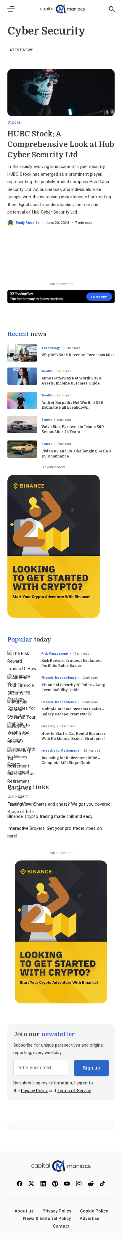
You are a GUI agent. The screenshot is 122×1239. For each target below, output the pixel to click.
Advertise (89, 1218)
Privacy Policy (34, 1090)
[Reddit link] (91, 1185)
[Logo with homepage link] (61, 1165)
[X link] (31, 1185)
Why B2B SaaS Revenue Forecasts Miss (78, 355)
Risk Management (54, 653)
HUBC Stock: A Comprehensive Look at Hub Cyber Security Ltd (60, 144)
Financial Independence (59, 677)
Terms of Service (74, 1090)
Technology (50, 348)
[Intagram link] (79, 1185)
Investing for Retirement (60, 750)
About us (24, 1211)
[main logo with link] (62, 8)
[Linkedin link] (43, 1185)
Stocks (14, 122)
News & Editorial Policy (47, 1218)
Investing (48, 726)
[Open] (12, 9)
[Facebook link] (20, 1185)
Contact (61, 1226)
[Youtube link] (67, 1185)
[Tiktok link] (102, 1185)
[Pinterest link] (55, 1185)
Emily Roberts (28, 223)
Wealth (46, 371)
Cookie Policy (94, 1211)
